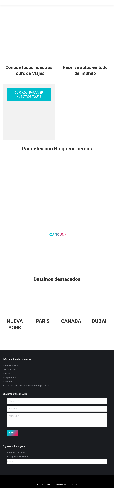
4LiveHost (73, 485)
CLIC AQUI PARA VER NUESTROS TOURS (29, 94)
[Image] (15, 172)
